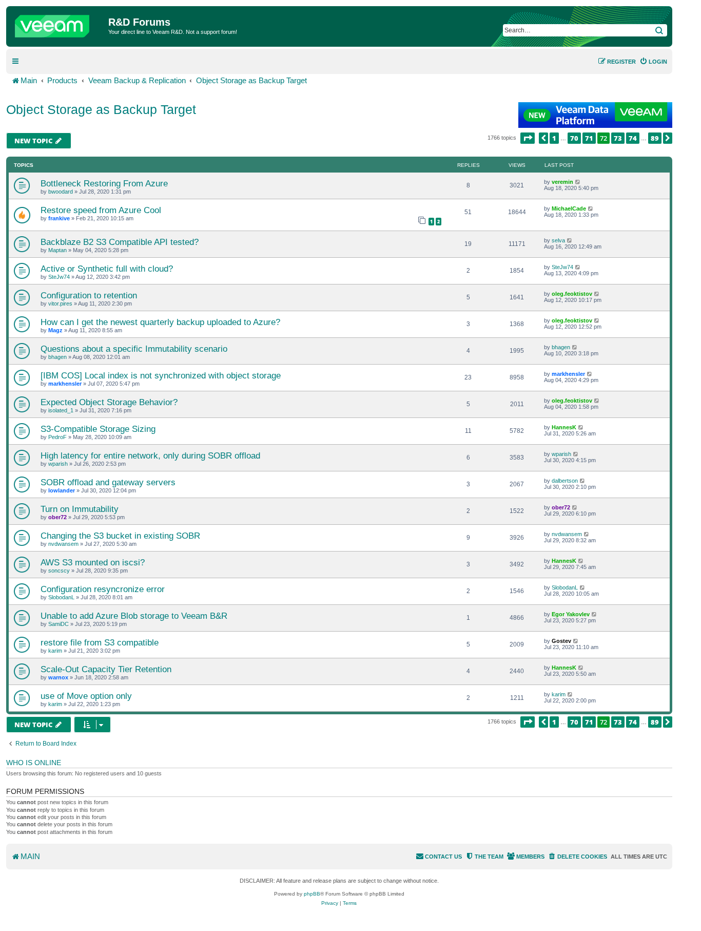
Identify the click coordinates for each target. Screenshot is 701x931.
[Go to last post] (578, 182)
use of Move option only (86, 695)
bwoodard (60, 191)
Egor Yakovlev (571, 614)
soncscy (59, 570)
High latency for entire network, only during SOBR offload (150, 455)
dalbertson (565, 481)
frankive (59, 218)
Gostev (561, 641)
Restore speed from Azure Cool (101, 210)
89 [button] (655, 138)
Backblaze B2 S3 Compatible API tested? (120, 241)
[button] (527, 138)
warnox (58, 677)
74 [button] (633, 138)
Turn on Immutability (80, 509)
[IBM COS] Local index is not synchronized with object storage (161, 375)
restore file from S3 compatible (100, 642)
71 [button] (589, 138)
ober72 (57, 517)
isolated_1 (60, 410)
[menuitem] (653, 61)
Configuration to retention (89, 295)
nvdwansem (63, 544)
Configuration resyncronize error (103, 589)
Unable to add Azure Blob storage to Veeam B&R (134, 615)
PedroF (57, 437)
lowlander (61, 490)
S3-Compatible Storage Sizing (98, 428)
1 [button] (554, 138)
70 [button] (574, 138)
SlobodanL (61, 597)
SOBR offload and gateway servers (108, 482)
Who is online (33, 762)
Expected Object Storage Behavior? (109, 402)
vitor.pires (60, 303)
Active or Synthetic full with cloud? (107, 268)
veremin (562, 182)
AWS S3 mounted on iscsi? (93, 562)
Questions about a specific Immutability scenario (134, 348)
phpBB (312, 894)
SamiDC (58, 624)
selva (558, 240)
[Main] (58, 24)
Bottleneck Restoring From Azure (104, 183)
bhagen (57, 357)
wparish (58, 464)
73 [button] (618, 138)
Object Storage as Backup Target (101, 109)
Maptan (57, 250)
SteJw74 (59, 277)
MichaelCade (569, 208)
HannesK (564, 427)
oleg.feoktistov (572, 294)
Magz (55, 330)
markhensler (65, 384)
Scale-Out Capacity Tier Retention (106, 669)
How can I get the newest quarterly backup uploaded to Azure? (160, 322)
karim (55, 651)
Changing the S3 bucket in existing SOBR (120, 535)
